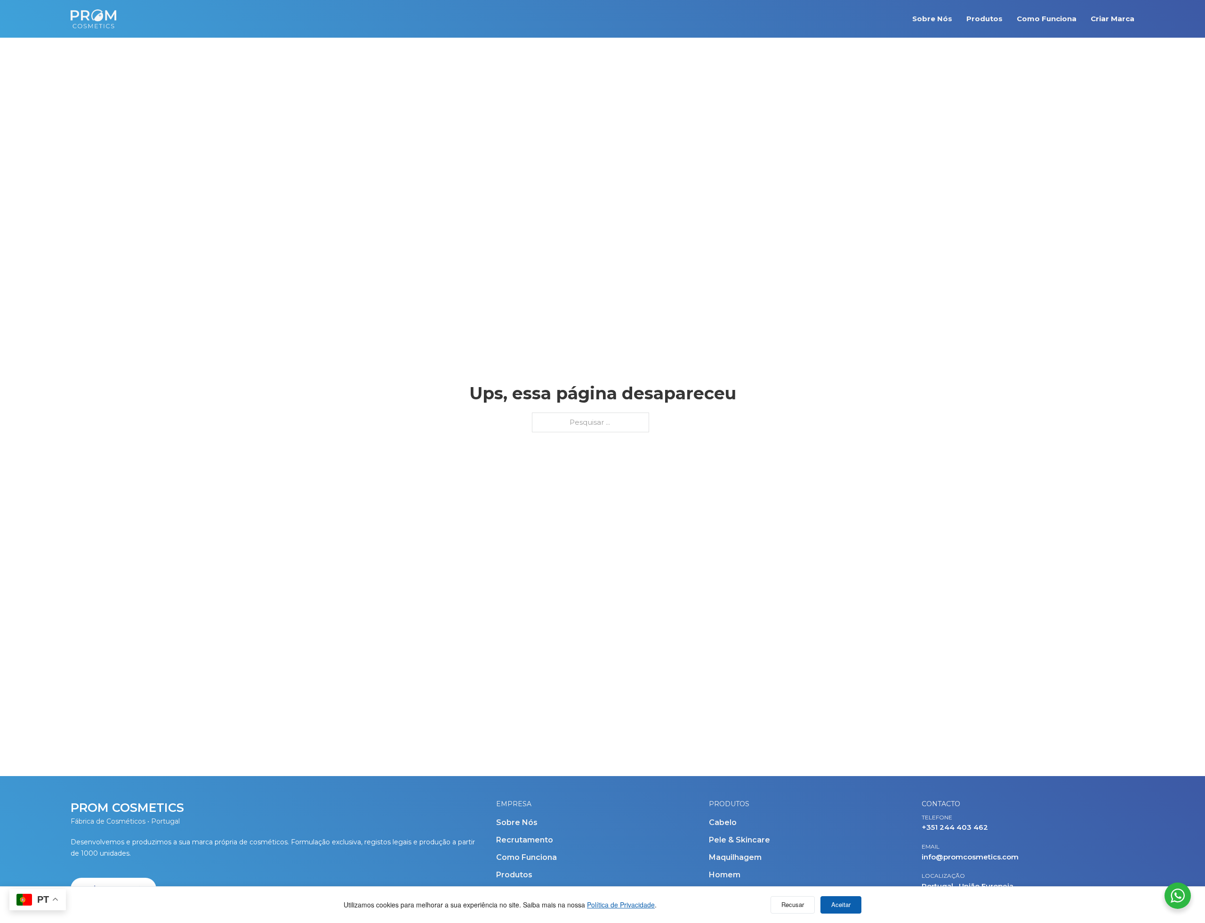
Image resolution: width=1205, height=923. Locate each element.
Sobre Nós (932, 18)
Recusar (792, 904)
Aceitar (841, 904)
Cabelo (723, 822)
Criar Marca (1112, 18)
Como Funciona (1046, 18)
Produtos (984, 18)
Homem (724, 874)
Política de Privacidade (621, 904)
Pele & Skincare (739, 839)
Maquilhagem (735, 857)
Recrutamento (524, 839)
